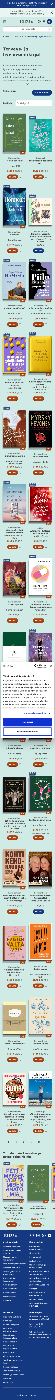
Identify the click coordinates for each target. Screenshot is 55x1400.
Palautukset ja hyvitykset (14, 1263)
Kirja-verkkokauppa (28, 1395)
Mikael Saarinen (11, 535)
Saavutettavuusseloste (39, 1285)
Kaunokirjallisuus (10, 1367)
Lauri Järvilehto (40, 462)
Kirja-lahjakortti (10, 1289)
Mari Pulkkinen (18, 827)
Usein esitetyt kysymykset (9, 1279)
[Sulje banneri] (51, 666)
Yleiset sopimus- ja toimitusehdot (37, 1266)
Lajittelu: (8, 103)
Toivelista (7, 1300)
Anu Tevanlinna (40, 1049)
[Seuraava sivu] (46, 1142)
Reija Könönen (10, 1213)
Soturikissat (8, 1382)
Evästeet (33, 1289)
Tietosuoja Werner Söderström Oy (37, 1294)
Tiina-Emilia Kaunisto (40, 313)
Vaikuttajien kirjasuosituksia (10, 1347)
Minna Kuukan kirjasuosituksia (10, 1336)
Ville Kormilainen (42, 388)
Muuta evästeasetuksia (35, 713)
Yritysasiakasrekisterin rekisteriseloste (39, 1279)
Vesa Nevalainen (38, 974)
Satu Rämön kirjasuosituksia (10, 1329)
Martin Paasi (38, 387)
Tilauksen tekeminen (12, 1246)
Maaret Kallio (14, 313)
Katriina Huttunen (12, 826)
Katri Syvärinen (40, 536)
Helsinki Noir (9, 1352)
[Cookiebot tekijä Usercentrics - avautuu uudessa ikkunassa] (35, 666)
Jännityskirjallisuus (11, 1371)
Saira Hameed (15, 240)
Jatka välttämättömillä (27, 731)
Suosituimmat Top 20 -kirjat (13, 1361)
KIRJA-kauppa (9, 1292)
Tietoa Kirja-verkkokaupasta (36, 1247)
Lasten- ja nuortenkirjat (13, 1374)
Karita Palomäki (40, 825)
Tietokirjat (7, 1378)
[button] (5, 21)
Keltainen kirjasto (11, 1324)
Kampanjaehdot (36, 1299)
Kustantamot (35, 1257)
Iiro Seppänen (40, 753)
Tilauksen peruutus (11, 1267)
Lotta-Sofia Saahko (40, 900)
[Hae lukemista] (50, 29)
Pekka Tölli (14, 166)
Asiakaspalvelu (9, 1296)
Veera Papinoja (14, 900)
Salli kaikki (27, 722)
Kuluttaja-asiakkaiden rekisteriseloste (39, 1272)
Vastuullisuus (34, 1261)
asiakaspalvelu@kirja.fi (39, 1319)
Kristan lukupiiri (10, 1342)
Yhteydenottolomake (38, 1316)
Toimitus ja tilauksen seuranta (12, 1251)
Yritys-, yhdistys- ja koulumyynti (11, 1272)
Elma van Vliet (15, 1049)
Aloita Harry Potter (11, 1356)
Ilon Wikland (44, 240)
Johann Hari (40, 610)
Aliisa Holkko (14, 388)
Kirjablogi (7, 1320)
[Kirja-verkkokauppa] (10, 1235)
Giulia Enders (14, 753)
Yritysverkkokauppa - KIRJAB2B (38, 1304)
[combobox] (27, 29)
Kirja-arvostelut (10, 1285)
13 (39, 1142)
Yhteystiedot (35, 1253)
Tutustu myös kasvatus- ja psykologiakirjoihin (22, 1154)
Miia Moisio (14, 975)
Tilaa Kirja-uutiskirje (12, 1317)
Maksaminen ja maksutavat (9, 1258)
